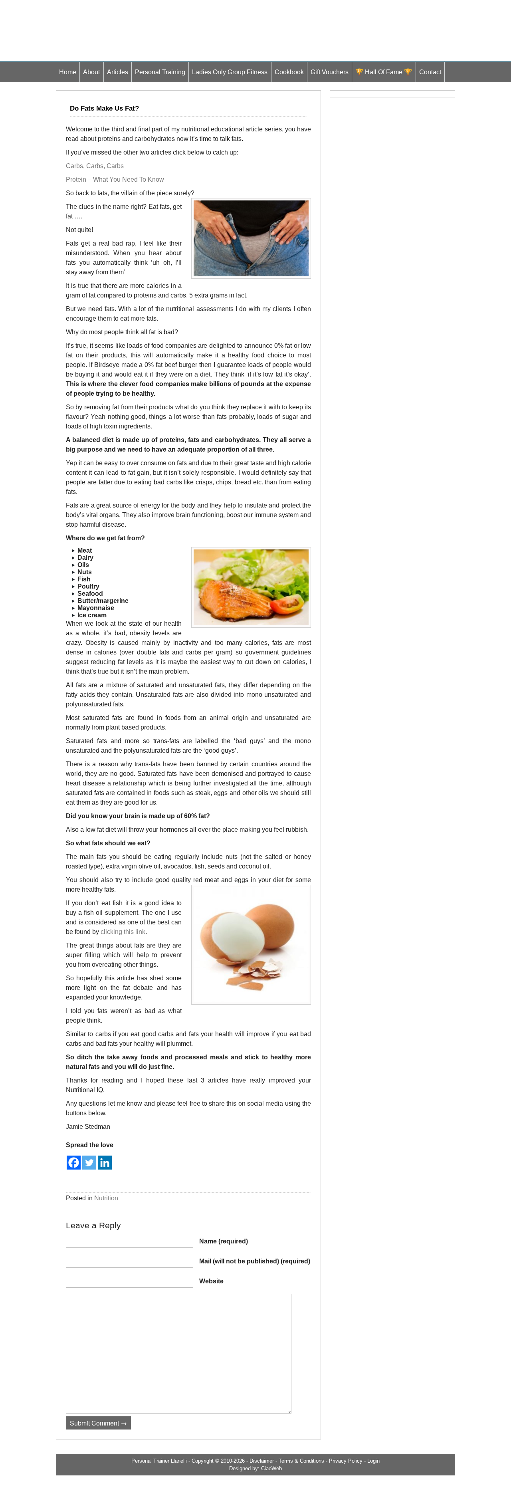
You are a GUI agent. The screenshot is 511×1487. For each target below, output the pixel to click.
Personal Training (160, 71)
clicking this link (123, 931)
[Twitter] (89, 1163)
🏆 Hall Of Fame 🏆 (383, 71)
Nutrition (106, 1198)
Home (67, 71)
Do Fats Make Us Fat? (104, 108)
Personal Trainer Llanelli (159, 1461)
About (91, 71)
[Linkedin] (105, 1163)
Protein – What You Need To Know (115, 179)
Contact (430, 71)
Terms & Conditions (301, 1461)
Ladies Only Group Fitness (229, 71)
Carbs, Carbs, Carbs (95, 166)
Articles (117, 71)
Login (373, 1461)
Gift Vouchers (330, 71)
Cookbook (289, 71)
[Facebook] (74, 1163)
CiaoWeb (271, 1468)
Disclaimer (262, 1461)
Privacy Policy (345, 1461)
